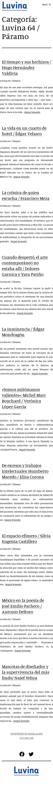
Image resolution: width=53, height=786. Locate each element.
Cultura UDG (26, 737)
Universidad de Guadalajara (26, 733)
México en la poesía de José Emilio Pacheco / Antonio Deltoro (23, 606)
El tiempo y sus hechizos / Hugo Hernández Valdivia (26, 67)
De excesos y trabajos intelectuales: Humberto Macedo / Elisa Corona (25, 471)
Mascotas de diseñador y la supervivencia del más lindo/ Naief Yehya (25, 672)
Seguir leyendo (32, 112)
